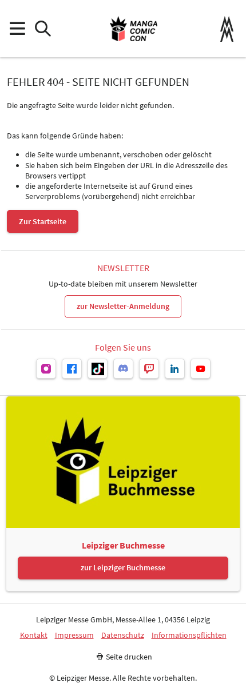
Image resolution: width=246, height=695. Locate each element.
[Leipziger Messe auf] (46, 369)
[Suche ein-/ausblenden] (43, 29)
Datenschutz (122, 635)
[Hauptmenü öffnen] (17, 29)
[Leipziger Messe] (227, 29)
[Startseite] (133, 28)
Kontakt (33, 635)
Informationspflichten (189, 635)
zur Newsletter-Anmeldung (123, 306)
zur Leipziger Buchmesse (123, 567)
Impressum (74, 635)
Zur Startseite (42, 221)
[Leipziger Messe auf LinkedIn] (175, 369)
